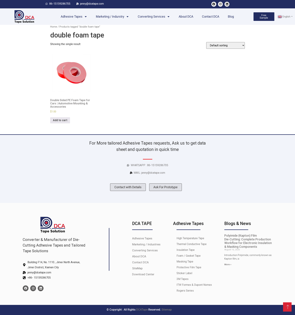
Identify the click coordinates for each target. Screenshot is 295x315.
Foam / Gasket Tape (189, 255)
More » (227, 264)
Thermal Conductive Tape (192, 244)
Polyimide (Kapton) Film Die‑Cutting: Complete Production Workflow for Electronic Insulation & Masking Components (248, 241)
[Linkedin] (226, 4)
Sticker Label (184, 273)
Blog (231, 16)
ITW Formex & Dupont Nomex (194, 284)
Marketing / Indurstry (110, 16)
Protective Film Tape (189, 267)
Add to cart (60, 120)
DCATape (142, 309)
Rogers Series (185, 290)
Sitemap (166, 309)
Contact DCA (210, 16)
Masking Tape (185, 261)
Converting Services (151, 16)
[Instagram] (220, 4)
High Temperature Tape (190, 238)
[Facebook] (213, 4)
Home (53, 26)
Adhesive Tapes (71, 16)
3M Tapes (182, 279)
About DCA (186, 16)
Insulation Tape (186, 250)
